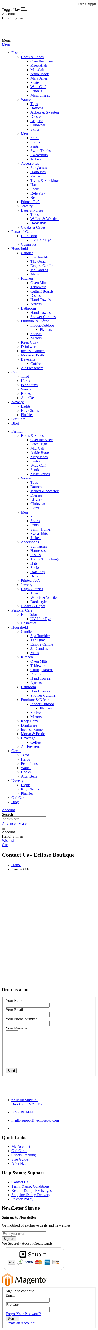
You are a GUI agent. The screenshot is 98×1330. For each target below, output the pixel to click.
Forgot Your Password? (23, 1314)
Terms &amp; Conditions (30, 1186)
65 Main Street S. (27, 1102)
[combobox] (24, 818)
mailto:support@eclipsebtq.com (35, 1120)
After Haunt (20, 1164)
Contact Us (19, 1182)
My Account (20, 1146)
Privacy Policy (22, 1199)
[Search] (4, 829)
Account (8, 810)
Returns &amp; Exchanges (31, 1190)
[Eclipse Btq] (18, 36)
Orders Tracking (23, 1155)
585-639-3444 (22, 1112)
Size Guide (19, 1159)
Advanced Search (15, 823)
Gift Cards (19, 1151)
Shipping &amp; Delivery (30, 1195)
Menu (6, 45)
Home (16, 865)
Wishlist (8, 840)
